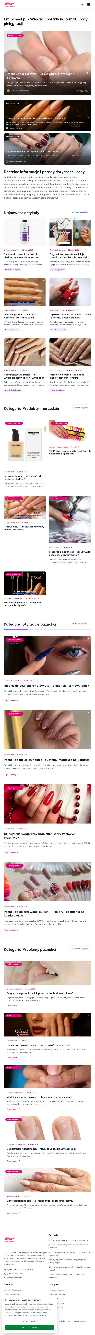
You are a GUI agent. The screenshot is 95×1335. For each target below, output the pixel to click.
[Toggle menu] (88, 4)
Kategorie (53, 1284)
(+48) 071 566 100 (14, 1274)
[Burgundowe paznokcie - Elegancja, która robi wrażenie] (47, 149)
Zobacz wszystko (80, 212)
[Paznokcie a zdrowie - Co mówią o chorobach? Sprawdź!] (47, 63)
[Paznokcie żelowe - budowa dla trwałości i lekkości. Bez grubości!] (47, 115)
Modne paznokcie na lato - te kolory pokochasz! (68, 1240)
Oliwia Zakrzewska (11, 250)
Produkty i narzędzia (12, 270)
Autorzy (8, 1284)
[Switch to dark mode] (82, 4)
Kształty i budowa (12, 103)
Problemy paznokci (15, 35)
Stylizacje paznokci (13, 136)
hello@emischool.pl (14, 1277)
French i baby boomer (13, 390)
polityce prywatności (38, 1315)
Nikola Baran (9, 310)
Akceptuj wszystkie (29, 1327)
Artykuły (53, 1234)
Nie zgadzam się (29, 1321)
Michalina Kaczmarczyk (58, 370)
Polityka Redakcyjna (80, 1321)
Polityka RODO (64, 1321)
